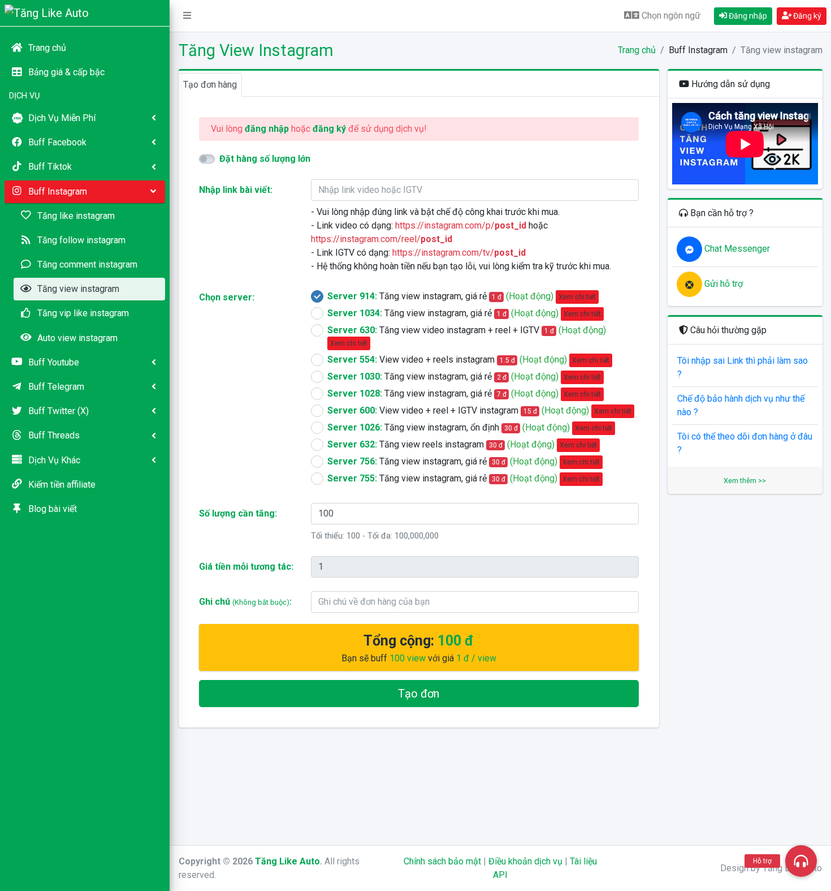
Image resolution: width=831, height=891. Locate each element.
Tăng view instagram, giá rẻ (461, 296)
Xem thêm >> (745, 480)
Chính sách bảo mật (442, 861)
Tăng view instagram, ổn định (470, 427)
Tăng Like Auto (287, 861)
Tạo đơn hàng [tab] (210, 84)
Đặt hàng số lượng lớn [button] (264, 158)
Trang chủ (637, 50)
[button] (187, 16)
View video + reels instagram (468, 359)
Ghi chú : (245, 601)
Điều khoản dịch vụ (525, 861)
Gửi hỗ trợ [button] (722, 283)
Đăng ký (806, 15)
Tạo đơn (418, 693)
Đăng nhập (747, 15)
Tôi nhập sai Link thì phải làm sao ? (742, 367)
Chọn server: (226, 297)
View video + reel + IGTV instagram (479, 410)
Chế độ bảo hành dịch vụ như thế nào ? (740, 405)
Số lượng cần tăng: (238, 513)
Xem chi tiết (577, 297)
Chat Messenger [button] (736, 248)
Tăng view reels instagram (462, 444)
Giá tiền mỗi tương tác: (246, 566)
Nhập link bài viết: (235, 189)
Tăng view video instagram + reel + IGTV (467, 336)
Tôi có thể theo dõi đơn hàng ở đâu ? (744, 443)
